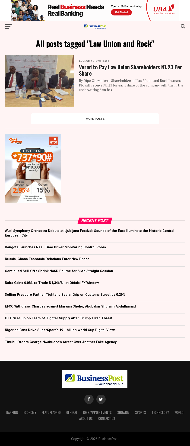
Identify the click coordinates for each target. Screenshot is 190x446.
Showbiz (123, 412)
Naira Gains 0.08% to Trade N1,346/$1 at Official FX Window (52, 283)
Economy (29, 412)
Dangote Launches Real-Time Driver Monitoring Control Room (55, 247)
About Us (86, 418)
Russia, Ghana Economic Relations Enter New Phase (47, 259)
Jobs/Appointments (97, 412)
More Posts (95, 118)
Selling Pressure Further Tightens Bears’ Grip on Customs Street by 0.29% (65, 295)
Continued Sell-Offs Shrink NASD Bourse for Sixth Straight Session (59, 271)
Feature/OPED (51, 412)
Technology (160, 412)
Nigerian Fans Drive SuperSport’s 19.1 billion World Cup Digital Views (60, 330)
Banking (12, 412)
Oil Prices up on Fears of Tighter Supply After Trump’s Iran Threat (58, 318)
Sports (140, 412)
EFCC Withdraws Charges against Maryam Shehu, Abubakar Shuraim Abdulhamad (70, 306)
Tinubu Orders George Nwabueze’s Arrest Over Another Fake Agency (61, 342)
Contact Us (106, 418)
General (71, 412)
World (179, 412)
